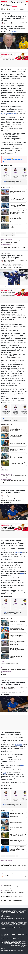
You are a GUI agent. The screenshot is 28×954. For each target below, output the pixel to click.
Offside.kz (14, 31)
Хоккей (20, 2)
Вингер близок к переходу (8, 113)
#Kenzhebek (10, 159)
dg (26, 934)
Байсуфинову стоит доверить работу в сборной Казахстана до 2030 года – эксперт (11, 241)
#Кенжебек (15, 159)
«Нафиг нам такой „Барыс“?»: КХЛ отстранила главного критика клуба (13, 476)
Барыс (6, 469)
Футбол (13, 2)
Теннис (19, 4)
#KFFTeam (5, 159)
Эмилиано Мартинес (10, 663)
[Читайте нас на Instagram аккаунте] (5, 935)
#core (19, 159)
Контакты (6, 950)
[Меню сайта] (26, 5)
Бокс (13, 4)
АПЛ (17, 663)
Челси (4, 580)
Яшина (22, 573)
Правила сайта (20, 950)
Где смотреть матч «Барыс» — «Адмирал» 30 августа (13, 892)
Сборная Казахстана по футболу (8, 233)
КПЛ (17, 2)
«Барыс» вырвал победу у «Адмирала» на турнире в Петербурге (12, 481)
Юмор (3, 235)
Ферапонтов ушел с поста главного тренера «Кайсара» (13, 669)
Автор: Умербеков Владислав (10, 22)
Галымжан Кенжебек (21, 233)
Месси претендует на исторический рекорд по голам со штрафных (13, 673)
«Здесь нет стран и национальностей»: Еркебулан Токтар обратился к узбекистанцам (12, 887)
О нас (2, 950)
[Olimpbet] (14, 6)
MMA (16, 4)
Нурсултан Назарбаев (10, 235)
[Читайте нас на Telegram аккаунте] (7, 934)
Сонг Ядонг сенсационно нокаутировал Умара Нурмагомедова (11, 901)
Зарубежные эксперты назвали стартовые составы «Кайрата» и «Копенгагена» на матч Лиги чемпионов (13, 246)
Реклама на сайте (12, 950)
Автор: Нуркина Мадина (9, 260)
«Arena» (4, 181)
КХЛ (3, 469)
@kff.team (5, 158)
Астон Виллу (18, 552)
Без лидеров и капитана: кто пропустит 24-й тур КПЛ (13, 896)
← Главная (3, 13)
